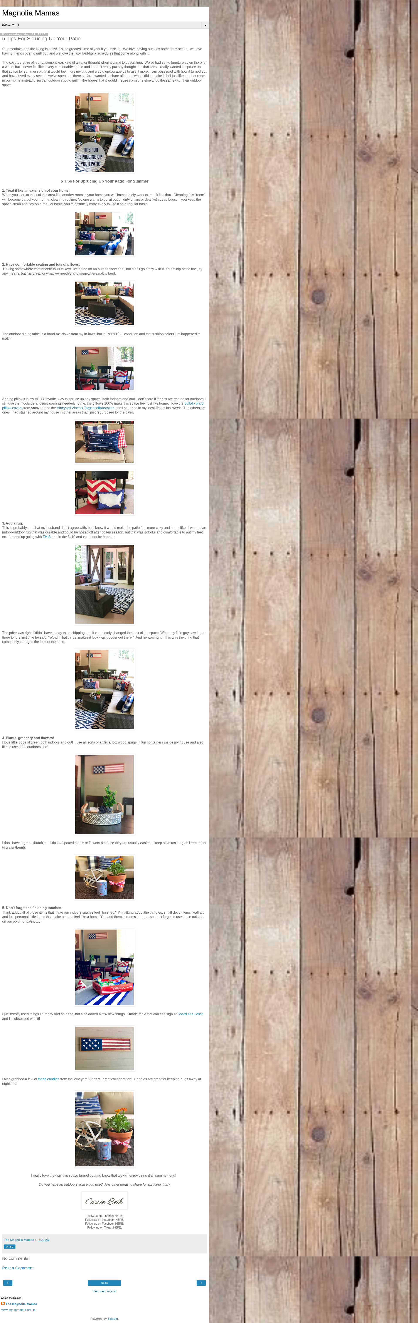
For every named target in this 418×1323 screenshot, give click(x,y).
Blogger (113, 1318)
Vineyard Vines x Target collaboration (86, 408)
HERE (119, 1215)
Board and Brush (190, 1014)
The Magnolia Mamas (21, 1304)
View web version (104, 1291)
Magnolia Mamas (31, 13)
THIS (47, 537)
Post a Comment (18, 1268)
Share (9, 1246)
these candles (48, 1079)
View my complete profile (18, 1309)
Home (104, 1282)
